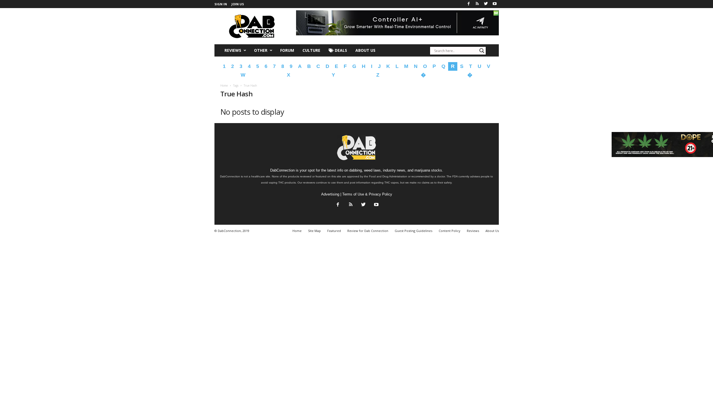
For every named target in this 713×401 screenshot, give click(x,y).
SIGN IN (220, 4)
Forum (287, 50)
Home (224, 85)
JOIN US (237, 4)
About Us (365, 50)
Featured (334, 231)
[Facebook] (468, 4)
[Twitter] (486, 4)
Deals (340, 50)
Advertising (330, 194)
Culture (311, 50)
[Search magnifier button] (482, 51)
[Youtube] (494, 4)
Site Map (314, 231)
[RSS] (477, 4)
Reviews (232, 50)
